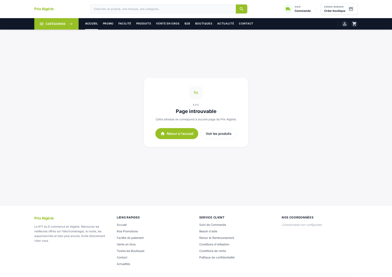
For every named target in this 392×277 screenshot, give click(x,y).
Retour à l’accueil (176, 133)
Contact (246, 23)
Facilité (124, 23)
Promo (108, 23)
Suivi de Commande (212, 224)
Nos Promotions (127, 231)
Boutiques (204, 23)
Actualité (225, 23)
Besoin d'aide (208, 231)
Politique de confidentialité (217, 257)
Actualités (123, 264)
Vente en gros (167, 23)
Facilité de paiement (130, 237)
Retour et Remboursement (216, 237)
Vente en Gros (126, 244)
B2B (187, 23)
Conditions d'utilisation (214, 244)
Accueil (91, 23)
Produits (143, 23)
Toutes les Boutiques (130, 251)
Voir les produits (219, 134)
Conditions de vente (212, 251)
